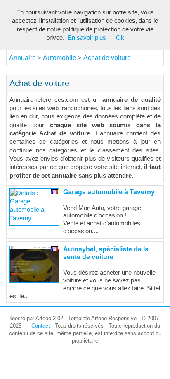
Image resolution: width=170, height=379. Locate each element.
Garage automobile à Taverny (109, 192)
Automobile (60, 57)
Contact (40, 326)
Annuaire (22, 57)
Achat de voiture (107, 57)
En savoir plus (87, 37)
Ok (120, 37)
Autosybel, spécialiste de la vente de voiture (106, 253)
